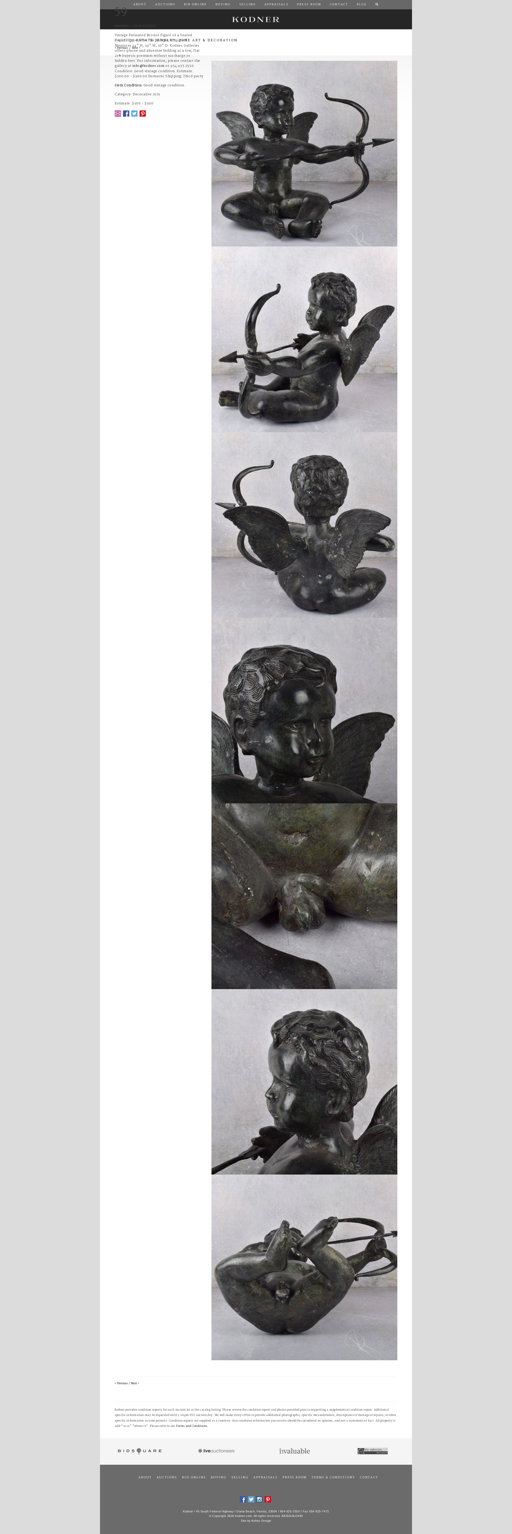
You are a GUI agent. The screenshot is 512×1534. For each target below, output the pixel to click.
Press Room (294, 1477)
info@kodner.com (149, 66)
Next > (135, 1383)
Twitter (134, 113)
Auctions (167, 1477)
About (145, 1477)
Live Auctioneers (217, 1451)
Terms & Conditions (333, 1477)
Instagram (259, 1499)
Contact (369, 1477)
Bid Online (194, 1477)
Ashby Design (261, 1520)
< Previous (121, 1383)
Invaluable (295, 1451)
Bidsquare (139, 1451)
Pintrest (142, 113)
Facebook (126, 113)
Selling (240, 1477)
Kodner (256, 19)
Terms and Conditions (191, 1426)
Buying (218, 1477)
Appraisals (265, 1477)
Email (118, 113)
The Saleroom (373, 1451)
